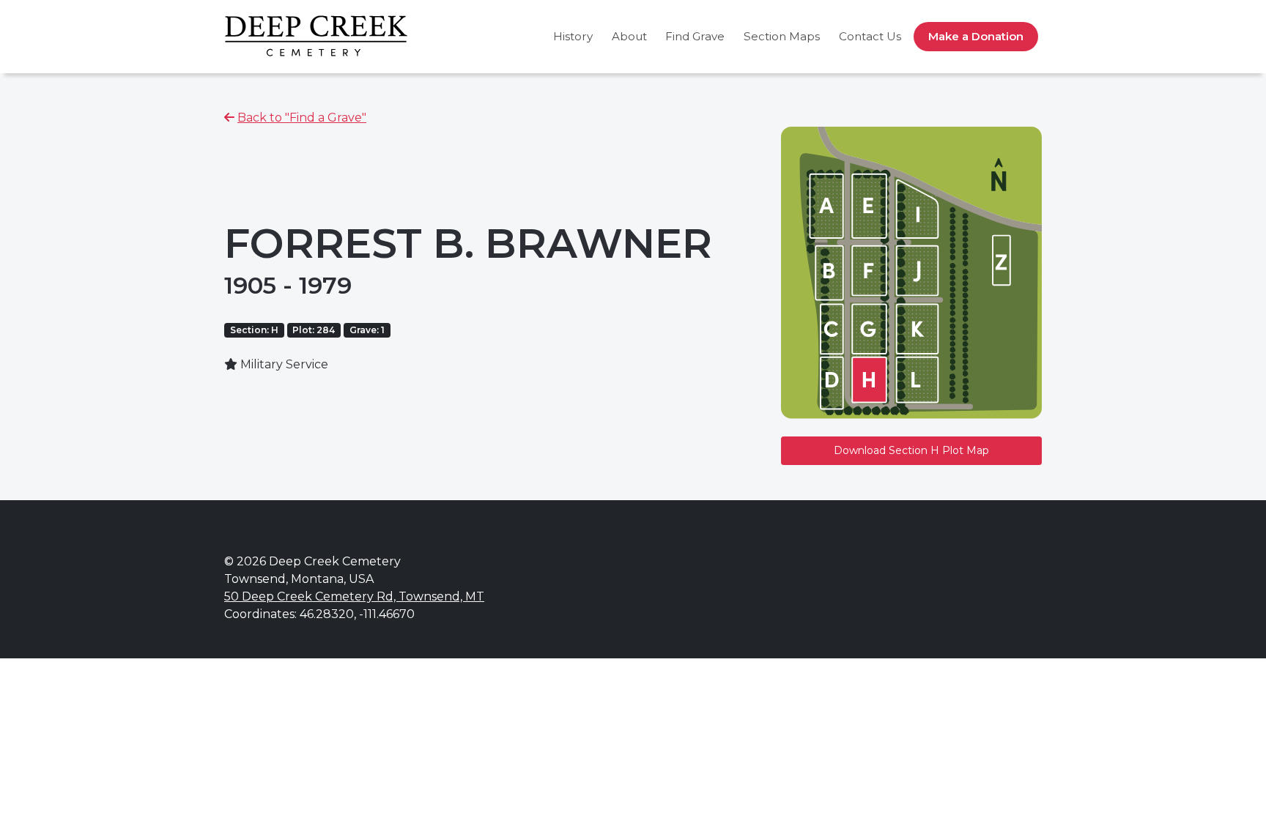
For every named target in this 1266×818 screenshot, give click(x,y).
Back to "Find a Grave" (301, 117)
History (573, 36)
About (629, 36)
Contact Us (870, 36)
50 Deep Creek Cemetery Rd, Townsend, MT (354, 596)
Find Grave (695, 36)
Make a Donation (975, 36)
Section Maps (782, 36)
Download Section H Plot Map (911, 450)
